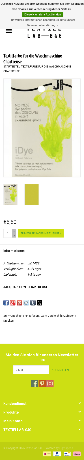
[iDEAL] (47, 453)
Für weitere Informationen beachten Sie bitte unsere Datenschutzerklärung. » (42, 22)
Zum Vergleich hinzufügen (58, 315)
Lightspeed (66, 448)
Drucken (8, 320)
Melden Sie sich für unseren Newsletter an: (42, 357)
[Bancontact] (67, 453)
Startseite (11, 66)
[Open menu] (8, 30)
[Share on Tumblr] (33, 302)
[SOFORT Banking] (76, 453)
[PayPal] (57, 453)
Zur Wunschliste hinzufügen (21, 315)
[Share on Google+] (12, 302)
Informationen (14, 251)
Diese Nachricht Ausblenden (42, 14)
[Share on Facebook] (6, 302)
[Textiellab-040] (50, 31)
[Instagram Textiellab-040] (50, 383)
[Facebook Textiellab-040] (34, 383)
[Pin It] (19, 302)
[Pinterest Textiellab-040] (42, 383)
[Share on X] (39, 302)
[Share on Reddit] (26, 302)
